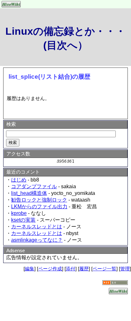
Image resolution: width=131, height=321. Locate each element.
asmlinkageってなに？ (37, 240)
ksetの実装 (23, 220)
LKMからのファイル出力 (39, 206)
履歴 (84, 268)
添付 (70, 268)
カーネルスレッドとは (36, 226)
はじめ (18, 179)
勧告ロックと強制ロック (39, 200)
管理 (125, 268)
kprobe (19, 213)
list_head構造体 (29, 193)
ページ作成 (50, 268)
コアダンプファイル (34, 186)
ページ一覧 (104, 268)
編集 (29, 268)
